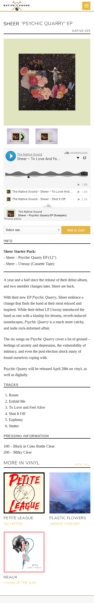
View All (82, 465)
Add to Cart (76, 230)
